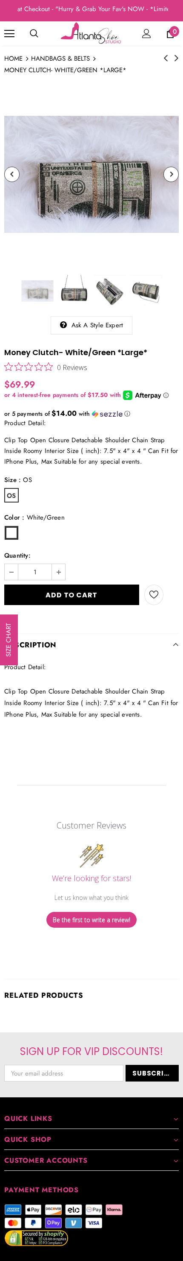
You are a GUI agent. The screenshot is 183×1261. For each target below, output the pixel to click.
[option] (91, 174)
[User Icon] (146, 33)
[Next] (171, 174)
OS (11, 495)
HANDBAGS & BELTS (60, 58)
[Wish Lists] (153, 595)
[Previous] (12, 174)
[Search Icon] (34, 33)
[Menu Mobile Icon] (9, 34)
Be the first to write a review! (91, 920)
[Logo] (91, 33)
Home (13, 58)
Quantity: (17, 555)
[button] (91, 413)
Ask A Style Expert (97, 325)
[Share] (171, 595)
